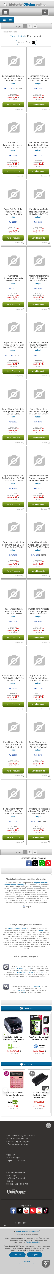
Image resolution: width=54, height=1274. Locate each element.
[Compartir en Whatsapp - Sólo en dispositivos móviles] (42, 863)
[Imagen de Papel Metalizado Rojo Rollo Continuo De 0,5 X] (13, 527)
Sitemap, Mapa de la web (17, 1184)
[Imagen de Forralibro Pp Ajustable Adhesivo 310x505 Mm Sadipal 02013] (38, 793)
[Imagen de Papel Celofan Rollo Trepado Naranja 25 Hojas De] (38, 460)
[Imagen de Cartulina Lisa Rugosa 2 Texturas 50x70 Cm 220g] (13, 61)
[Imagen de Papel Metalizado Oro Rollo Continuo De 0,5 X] (13, 460)
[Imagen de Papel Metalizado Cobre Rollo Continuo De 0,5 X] (38, 527)
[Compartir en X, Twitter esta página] (35, 863)
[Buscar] (45, 12)
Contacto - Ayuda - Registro (18, 1141)
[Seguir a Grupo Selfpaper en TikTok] (45, 1211)
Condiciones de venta (15, 1172)
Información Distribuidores (17, 1144)
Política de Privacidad (15, 1178)
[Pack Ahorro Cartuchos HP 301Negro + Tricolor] (28, 1025)
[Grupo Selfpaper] (16, 1193)
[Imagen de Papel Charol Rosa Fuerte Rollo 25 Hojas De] (38, 394)
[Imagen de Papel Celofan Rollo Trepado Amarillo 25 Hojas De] (38, 194)
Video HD (10, 1155)
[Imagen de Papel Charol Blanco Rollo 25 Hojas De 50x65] (13, 593)
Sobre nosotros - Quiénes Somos (20, 1135)
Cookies (9, 1181)
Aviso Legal (11, 1175)
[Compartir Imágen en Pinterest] (48, 863)
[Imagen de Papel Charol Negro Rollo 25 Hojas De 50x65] (38, 727)
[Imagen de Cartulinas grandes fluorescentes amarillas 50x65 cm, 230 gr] (38, 61)
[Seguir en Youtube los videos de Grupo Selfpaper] (26, 1211)
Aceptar (34, 1255)
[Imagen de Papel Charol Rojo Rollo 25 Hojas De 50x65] (13, 394)
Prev (5, 1034)
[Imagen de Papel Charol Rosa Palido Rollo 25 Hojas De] (38, 660)
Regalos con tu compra (16, 1160)
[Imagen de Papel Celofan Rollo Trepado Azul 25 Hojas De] (13, 327)
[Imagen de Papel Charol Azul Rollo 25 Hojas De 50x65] (13, 660)
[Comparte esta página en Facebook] (29, 863)
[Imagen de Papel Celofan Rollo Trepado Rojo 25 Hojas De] (38, 127)
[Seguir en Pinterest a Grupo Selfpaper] (33, 1211)
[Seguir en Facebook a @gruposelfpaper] (13, 1211)
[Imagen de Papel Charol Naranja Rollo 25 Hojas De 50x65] (38, 260)
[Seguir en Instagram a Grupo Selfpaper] (39, 1211)
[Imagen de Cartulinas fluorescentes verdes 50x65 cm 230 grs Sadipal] (13, 127)
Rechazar (17, 1255)
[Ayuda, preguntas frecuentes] (46, 1267)
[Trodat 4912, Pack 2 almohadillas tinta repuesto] (39, 1080)
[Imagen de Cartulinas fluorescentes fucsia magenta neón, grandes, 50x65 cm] (13, 260)
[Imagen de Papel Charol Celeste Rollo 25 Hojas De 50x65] (13, 727)
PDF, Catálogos (13, 1157)
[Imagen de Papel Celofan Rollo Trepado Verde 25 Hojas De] (13, 194)
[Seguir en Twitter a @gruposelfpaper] (20, 1211)
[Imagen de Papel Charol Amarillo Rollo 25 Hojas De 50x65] (38, 593)
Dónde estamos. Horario (17, 1138)
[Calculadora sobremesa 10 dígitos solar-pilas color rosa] (13, 1080)
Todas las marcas (10, 32)
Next (47, 1034)
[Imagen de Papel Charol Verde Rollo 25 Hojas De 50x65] (38, 327)
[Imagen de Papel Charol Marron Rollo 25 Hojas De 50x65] (13, 793)
